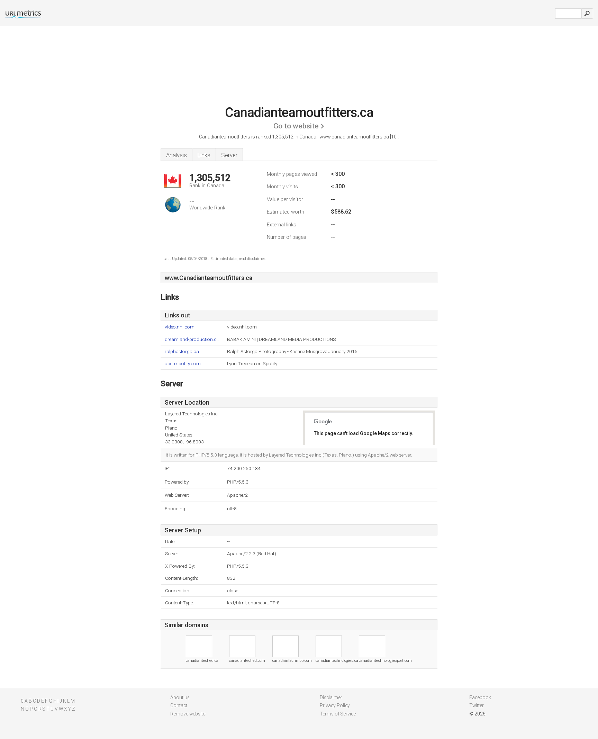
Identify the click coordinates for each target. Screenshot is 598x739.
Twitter (476, 705)
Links (204, 155)
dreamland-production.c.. (192, 339)
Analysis (176, 155)
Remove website (187, 714)
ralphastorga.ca (182, 351)
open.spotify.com (183, 363)
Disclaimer (331, 697)
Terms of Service (338, 714)
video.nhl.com (179, 327)
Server (229, 155)
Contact (178, 705)
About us (180, 697)
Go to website (296, 126)
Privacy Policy (335, 705)
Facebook (480, 697)
